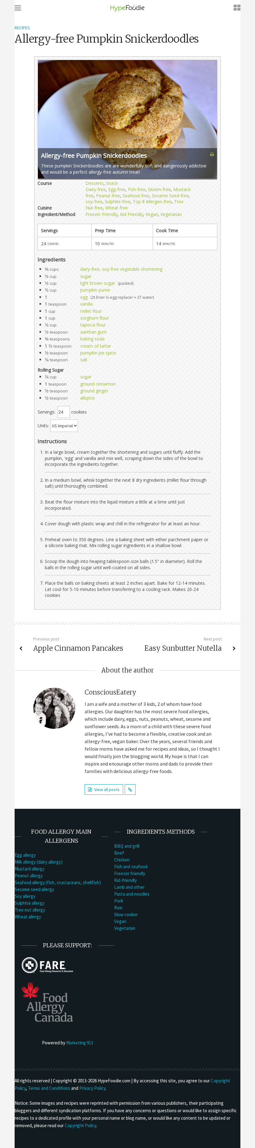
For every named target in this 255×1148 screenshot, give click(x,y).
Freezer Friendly (102, 214)
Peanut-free (108, 196)
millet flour (91, 311)
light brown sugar (97, 283)
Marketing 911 (79, 1043)
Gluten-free (159, 189)
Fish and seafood (130, 866)
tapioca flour (93, 325)
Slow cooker (126, 914)
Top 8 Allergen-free (152, 201)
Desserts (95, 183)
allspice (87, 398)
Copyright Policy (80, 1125)
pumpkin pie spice (98, 353)
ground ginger (94, 391)
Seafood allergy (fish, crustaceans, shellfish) (58, 882)
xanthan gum (93, 332)
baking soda (92, 339)
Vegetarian (171, 214)
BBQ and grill (126, 846)
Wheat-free (116, 208)
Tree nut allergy (30, 910)
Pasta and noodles (132, 894)
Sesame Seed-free (170, 196)
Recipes (22, 27)
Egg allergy (25, 855)
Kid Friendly (131, 214)
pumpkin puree (95, 290)
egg (84, 297)
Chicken (122, 860)
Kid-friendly (125, 880)
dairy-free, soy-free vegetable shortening (121, 269)
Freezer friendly (129, 873)
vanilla (86, 304)
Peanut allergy (29, 876)
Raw (118, 908)
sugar (85, 276)
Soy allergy (25, 896)
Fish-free (137, 189)
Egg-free (116, 189)
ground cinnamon (98, 384)
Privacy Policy (92, 1088)
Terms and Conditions (49, 1088)
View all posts (107, 789)
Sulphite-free (117, 201)
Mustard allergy (29, 869)
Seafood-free (136, 196)
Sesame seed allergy (34, 889)
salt (83, 360)
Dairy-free (96, 189)
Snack (112, 183)
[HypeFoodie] (127, 8)
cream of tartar (95, 346)
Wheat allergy (28, 917)
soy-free (94, 201)
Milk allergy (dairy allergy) (39, 862)
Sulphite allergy (29, 903)
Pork (118, 901)
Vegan (152, 214)
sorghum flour (94, 318)
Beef (119, 853)
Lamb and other (129, 887)
